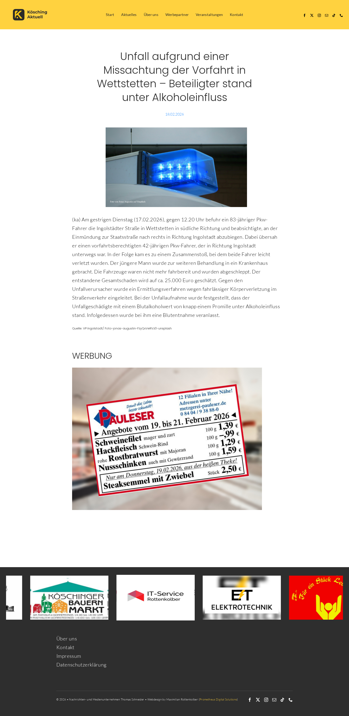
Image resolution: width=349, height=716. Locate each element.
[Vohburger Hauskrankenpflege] (293, 598)
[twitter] (311, 15)
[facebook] (304, 15)
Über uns (66, 638)
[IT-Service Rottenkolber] (121, 597)
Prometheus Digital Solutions (218, 699)
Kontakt (65, 647)
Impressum (68, 656)
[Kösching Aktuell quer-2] (31, 4)
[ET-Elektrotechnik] (207, 597)
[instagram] (319, 15)
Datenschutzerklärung (81, 664)
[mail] (326, 15)
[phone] (341, 15)
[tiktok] (333, 15)
